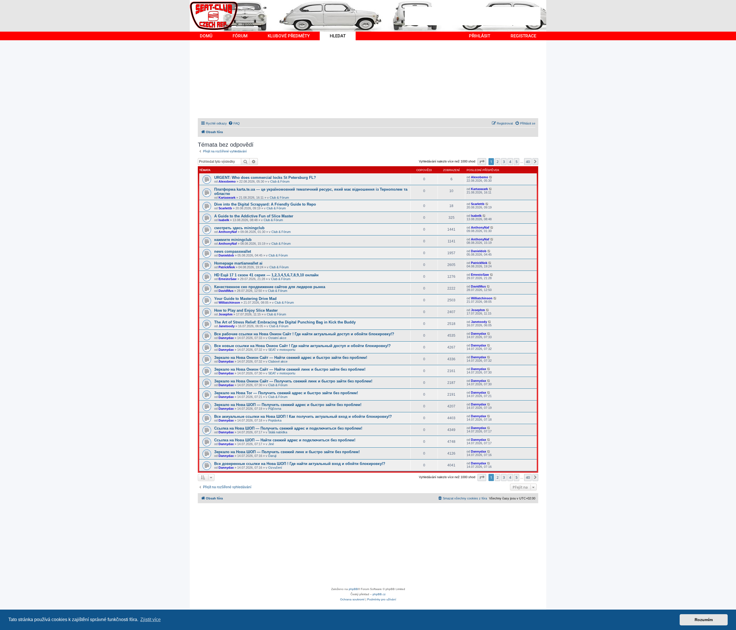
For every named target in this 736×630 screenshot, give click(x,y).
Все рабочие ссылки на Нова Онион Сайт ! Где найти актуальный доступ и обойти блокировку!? (304, 334)
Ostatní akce (277, 338)
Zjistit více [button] (150, 619)
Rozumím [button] (704, 619)
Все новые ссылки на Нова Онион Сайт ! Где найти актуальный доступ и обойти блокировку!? (302, 346)
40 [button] (528, 161)
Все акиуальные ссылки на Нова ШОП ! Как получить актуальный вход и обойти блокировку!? (303, 416)
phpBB (353, 589)
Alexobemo (227, 181)
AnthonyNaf (227, 231)
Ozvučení (275, 467)
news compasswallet (232, 251)
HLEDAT (338, 36)
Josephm (225, 314)
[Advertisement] (472, 16)
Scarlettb (225, 208)
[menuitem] (234, 123)
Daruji (272, 455)
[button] (482, 161)
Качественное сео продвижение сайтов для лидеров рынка (269, 287)
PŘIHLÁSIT (479, 36)
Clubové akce (278, 361)
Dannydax (226, 338)
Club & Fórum (280, 181)
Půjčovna (274, 408)
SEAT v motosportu (281, 349)
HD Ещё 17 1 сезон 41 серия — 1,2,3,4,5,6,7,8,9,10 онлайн (266, 275)
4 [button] (510, 161)
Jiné (271, 444)
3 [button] (504, 161)
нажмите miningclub (233, 240)
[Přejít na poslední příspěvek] (491, 177)
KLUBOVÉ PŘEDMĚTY (289, 36)
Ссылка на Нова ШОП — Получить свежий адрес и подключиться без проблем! (288, 428)
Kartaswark (226, 197)
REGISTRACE (523, 36)
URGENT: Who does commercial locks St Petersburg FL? (265, 177)
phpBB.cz (379, 594)
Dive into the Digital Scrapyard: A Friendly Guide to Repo (265, 204)
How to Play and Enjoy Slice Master (246, 310)
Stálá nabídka (277, 432)
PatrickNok (226, 267)
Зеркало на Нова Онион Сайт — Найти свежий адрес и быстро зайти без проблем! (290, 357)
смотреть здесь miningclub (239, 228)
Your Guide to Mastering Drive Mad (245, 298)
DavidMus (225, 290)
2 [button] (498, 161)
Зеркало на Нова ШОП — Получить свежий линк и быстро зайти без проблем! (287, 452)
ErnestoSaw (227, 279)
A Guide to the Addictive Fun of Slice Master (253, 216)
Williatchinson (229, 302)
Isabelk (223, 220)
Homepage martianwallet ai (238, 263)
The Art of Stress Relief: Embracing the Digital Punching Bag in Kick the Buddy (285, 322)
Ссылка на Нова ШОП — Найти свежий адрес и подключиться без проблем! (284, 440)
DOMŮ (206, 36)
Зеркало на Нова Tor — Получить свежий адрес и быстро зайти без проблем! (286, 393)
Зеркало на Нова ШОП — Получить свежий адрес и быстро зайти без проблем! (287, 405)
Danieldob (226, 255)
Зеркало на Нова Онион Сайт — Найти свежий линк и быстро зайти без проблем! (289, 369)
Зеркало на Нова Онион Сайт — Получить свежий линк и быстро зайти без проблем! (293, 381)
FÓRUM (240, 36)
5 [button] (516, 161)
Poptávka (274, 420)
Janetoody (226, 326)
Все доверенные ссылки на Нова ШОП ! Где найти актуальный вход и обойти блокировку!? (299, 464)
